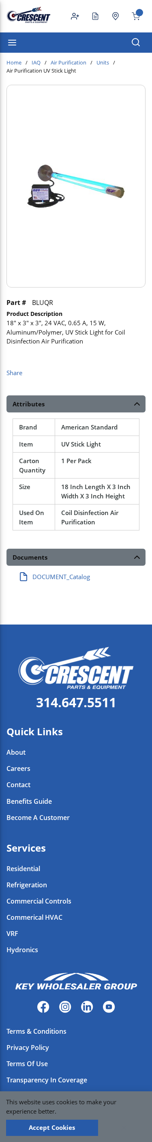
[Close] (124, 1128)
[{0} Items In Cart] (133, 16)
